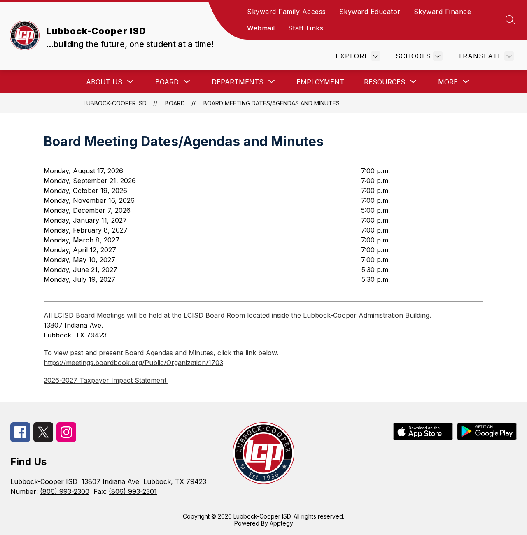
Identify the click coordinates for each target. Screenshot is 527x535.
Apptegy (281, 523)
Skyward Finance (442, 11)
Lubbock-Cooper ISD (115, 103)
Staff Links (306, 28)
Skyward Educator (370, 11)
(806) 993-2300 (64, 491)
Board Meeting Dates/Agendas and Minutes (271, 103)
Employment (320, 82)
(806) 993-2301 (133, 491)
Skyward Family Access (286, 11)
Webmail (261, 28)
